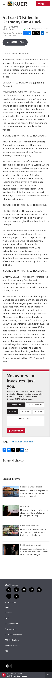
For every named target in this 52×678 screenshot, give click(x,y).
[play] (3, 675)
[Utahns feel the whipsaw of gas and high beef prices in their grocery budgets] (11, 530)
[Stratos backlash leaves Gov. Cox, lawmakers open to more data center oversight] (11, 549)
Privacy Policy (10, 629)
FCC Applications (12, 640)
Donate (43, 4)
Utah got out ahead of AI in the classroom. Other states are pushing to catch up (34, 513)
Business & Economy (30, 526)
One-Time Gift (35, 405)
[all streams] (48, 675)
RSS (6, 651)
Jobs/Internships (11, 624)
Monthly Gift (15, 405)
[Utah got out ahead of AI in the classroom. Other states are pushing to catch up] (11, 510)
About (7, 607)
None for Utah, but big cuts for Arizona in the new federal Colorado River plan (34, 493)
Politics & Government (30, 545)
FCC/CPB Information (13, 635)
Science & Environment (31, 487)
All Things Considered (23, 442)
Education (24, 506)
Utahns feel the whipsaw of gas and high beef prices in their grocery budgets (33, 532)
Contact (8, 613)
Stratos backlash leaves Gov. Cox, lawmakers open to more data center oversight (34, 552)
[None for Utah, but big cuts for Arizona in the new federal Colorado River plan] (11, 491)
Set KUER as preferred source (37, 29)
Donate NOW (16, 430)
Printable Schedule (12, 646)
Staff (7, 618)
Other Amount (25, 418)
